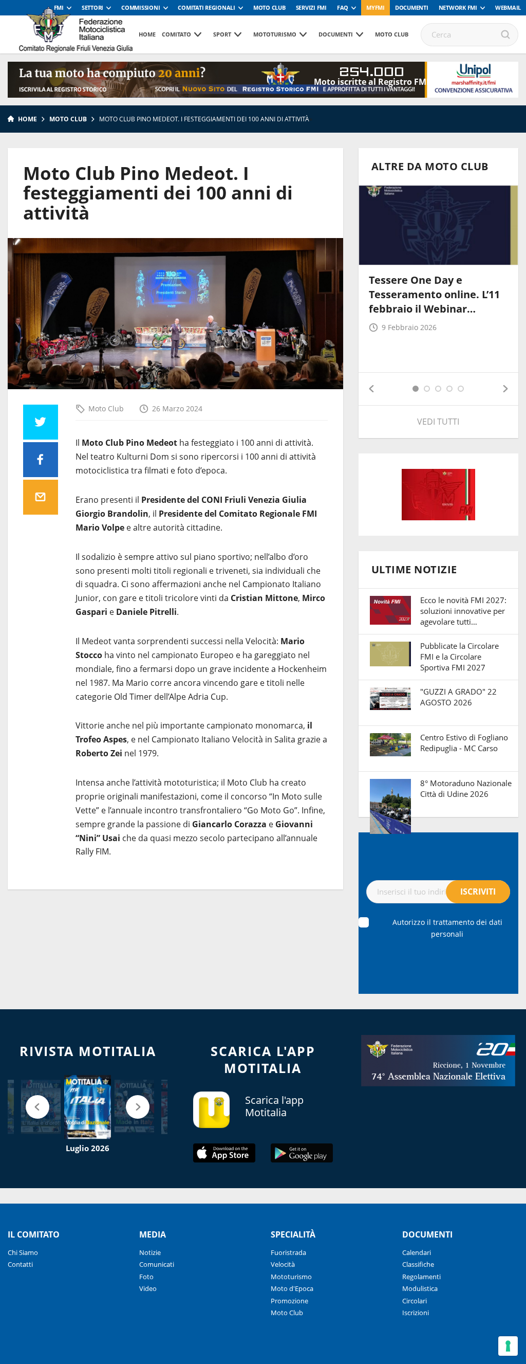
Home (147, 34)
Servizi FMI (311, 7)
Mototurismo (274, 34)
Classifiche (418, 1264)
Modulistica (420, 1288)
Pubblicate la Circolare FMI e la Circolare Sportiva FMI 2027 (459, 656)
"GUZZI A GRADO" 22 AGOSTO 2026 (458, 696)
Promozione (289, 1300)
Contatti (20, 1264)
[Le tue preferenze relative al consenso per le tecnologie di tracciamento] (508, 1346)
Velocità (283, 1264)
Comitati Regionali (206, 7)
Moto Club (269, 7)
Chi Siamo (23, 1252)
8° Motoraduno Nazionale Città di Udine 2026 (466, 788)
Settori (92, 7)
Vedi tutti (438, 421)
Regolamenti (421, 1276)
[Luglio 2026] (87, 1107)
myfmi (375, 7)
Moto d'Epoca (292, 1288)
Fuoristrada (288, 1252)
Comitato (176, 34)
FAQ (342, 7)
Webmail (508, 7)
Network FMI (458, 7)
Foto (146, 1276)
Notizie (150, 1252)
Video (148, 1288)
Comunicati (156, 1264)
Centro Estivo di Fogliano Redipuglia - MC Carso (464, 742)
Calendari (416, 1252)
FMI (59, 7)
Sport (222, 34)
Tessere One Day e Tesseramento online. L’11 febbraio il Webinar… (434, 294)
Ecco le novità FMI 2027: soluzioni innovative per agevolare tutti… (463, 611)
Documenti (411, 7)
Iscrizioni (415, 1312)
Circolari (414, 1300)
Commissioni (140, 7)
